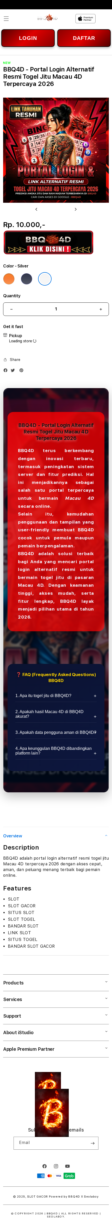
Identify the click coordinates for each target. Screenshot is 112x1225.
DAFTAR (84, 38)
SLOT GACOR (37, 1196)
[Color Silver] (45, 279)
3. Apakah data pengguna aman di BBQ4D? (55, 732)
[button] (6, 18)
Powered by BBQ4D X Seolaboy (74, 1196)
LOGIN (28, 38)
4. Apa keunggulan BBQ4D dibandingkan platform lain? (53, 750)
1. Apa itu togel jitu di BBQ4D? (43, 695)
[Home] (47, 18)
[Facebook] (6, 371)
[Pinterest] (22, 371)
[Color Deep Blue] (26, 279)
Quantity (11, 295)
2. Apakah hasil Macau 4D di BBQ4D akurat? (49, 714)
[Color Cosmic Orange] (9, 279)
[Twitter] (14, 371)
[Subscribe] (92, 1143)
